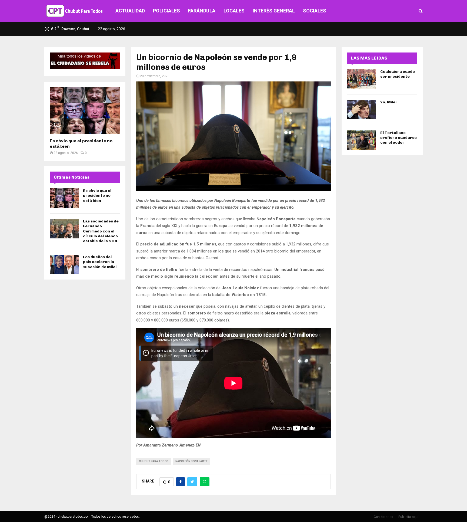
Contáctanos (383, 517)
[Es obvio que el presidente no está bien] (85, 110)
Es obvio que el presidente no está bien (97, 195)
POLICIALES (166, 11)
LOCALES (234, 11)
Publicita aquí (408, 517)
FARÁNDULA (201, 11)
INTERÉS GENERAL (274, 11)
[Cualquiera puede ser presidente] (361, 79)
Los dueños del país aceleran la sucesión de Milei (99, 262)
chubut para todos (154, 461)
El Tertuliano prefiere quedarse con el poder (398, 137)
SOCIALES (314, 11)
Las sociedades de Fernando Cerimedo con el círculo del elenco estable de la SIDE (101, 231)
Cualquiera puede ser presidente (397, 74)
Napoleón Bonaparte (191, 461)
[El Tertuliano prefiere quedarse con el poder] (361, 140)
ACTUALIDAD (130, 11)
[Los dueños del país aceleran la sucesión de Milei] (64, 264)
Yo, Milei (388, 102)
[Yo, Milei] (361, 109)
